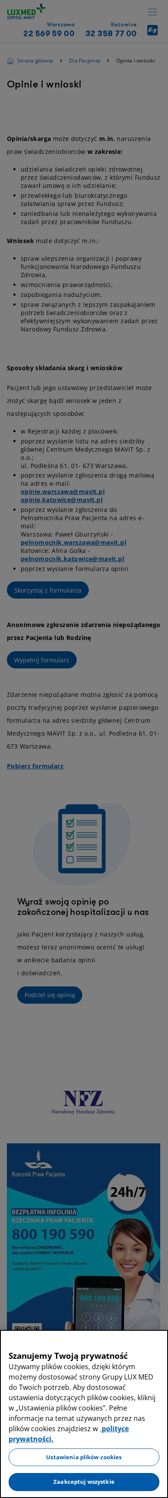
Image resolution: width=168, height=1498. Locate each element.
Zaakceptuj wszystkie (84, 1482)
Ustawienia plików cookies (83, 1457)
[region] (84, 1414)
